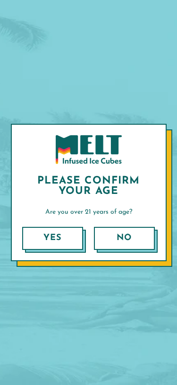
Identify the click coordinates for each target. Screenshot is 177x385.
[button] (52, 238)
